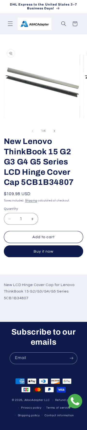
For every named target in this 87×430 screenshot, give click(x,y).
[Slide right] (54, 131)
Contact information (59, 415)
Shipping (31, 200)
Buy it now (44, 251)
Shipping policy (29, 415)
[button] (10, 23)
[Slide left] (32, 131)
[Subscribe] (71, 358)
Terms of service (58, 407)
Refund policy (65, 400)
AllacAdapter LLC (37, 400)
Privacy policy (31, 407)
